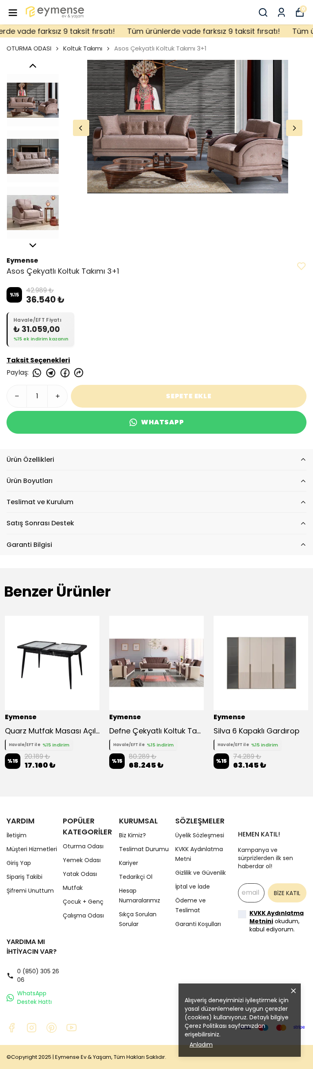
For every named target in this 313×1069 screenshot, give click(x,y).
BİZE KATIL (287, 893)
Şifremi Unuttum (30, 891)
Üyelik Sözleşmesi (199, 835)
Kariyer (128, 863)
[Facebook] (12, 1028)
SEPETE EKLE (189, 396)
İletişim (16, 835)
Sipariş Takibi (24, 877)
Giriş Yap (19, 863)
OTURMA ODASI (29, 48)
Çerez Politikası (206, 1026)
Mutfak (73, 888)
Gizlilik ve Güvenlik (200, 873)
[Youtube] (71, 1028)
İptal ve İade (192, 886)
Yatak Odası (80, 874)
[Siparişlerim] (281, 12)
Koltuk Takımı (82, 48)
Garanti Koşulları (198, 924)
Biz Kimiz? (132, 835)
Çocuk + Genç (83, 902)
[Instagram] (31, 1028)
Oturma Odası (83, 846)
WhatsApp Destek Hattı (34, 997)
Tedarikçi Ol (135, 877)
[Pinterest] (51, 1028)
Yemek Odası (82, 860)
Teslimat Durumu (144, 849)
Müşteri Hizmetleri (32, 849)
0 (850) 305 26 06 (38, 975)
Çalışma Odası (83, 915)
